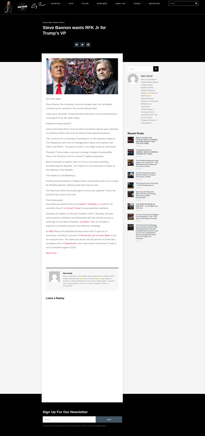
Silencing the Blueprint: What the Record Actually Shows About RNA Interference (146, 195)
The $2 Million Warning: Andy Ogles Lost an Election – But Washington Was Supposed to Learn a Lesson (147, 163)
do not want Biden (101, 235)
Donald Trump (73, 208)
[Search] (196, 3)
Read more (51, 253)
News (51, 22)
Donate (137, 3)
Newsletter (154, 3)
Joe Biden (84, 222)
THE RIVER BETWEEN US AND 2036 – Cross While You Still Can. (147, 206)
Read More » (139, 146)
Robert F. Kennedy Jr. (89, 204)
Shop (71, 3)
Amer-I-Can (120, 3)
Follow (85, 3)
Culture (45, 22)
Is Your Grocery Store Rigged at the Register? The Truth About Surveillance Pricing (147, 216)
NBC (51, 231)
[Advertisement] (143, 321)
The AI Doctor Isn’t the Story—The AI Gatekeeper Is (147, 184)
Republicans (70, 243)
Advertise (55, 3)
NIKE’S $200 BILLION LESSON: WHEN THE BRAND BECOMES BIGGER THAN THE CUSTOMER (146, 140)
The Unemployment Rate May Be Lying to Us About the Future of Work (146, 175)
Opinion (56, 22)
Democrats (85, 235)
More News (102, 3)
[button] (76, 44)
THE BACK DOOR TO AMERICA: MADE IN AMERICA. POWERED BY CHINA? (147, 152)
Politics (61, 22)
